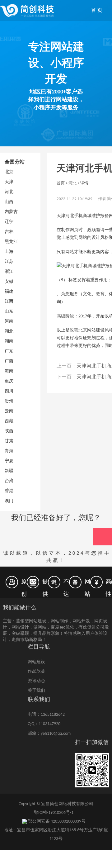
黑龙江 (11, 242)
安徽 (9, 281)
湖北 (9, 331)
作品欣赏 (36, 671)
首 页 (96, 10)
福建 (9, 291)
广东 (9, 351)
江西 (9, 301)
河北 (9, 192)
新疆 (9, 471)
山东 (9, 311)
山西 (9, 202)
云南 (9, 411)
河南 (9, 321)
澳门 (9, 501)
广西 (9, 361)
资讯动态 (36, 681)
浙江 (9, 271)
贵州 (9, 401)
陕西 (9, 431)
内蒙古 (11, 212)
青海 (9, 451)
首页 (61, 183)
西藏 (9, 421)
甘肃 (9, 441)
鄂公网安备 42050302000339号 (56, 821)
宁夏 (9, 461)
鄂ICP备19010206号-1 (53, 812)
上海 (9, 251)
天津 (9, 182)
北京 (9, 172)
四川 (9, 391)
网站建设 (36, 662)
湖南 (9, 341)
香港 (9, 491)
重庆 (9, 381)
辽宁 (9, 222)
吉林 (9, 232)
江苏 (9, 261)
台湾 (9, 481)
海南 (9, 371)
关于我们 (36, 690)
